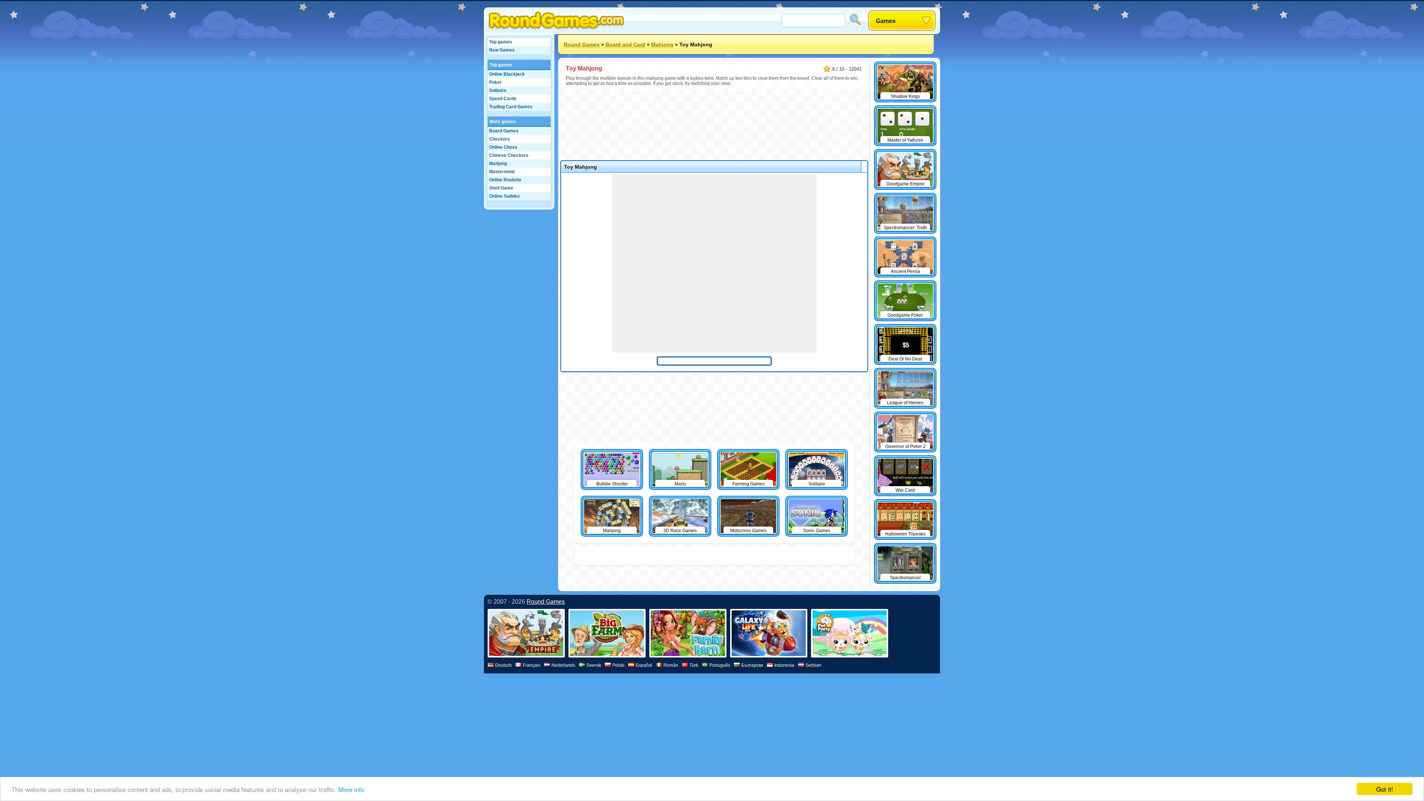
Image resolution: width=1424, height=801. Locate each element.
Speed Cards (503, 98)
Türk (693, 665)
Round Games (582, 44)
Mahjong (498, 163)
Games (886, 21)
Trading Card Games (511, 106)
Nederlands (563, 665)
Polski (618, 665)
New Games (502, 50)
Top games (500, 41)
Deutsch (503, 665)
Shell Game (501, 188)
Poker (495, 82)
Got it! (1384, 789)
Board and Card (625, 44)
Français (531, 665)
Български (752, 665)
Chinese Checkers (508, 155)
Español (644, 665)
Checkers (499, 139)
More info (351, 789)
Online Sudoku (504, 196)
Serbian (813, 665)
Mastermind (501, 171)
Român (670, 665)
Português (719, 665)
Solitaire (498, 90)
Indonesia (784, 665)
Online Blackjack (507, 74)
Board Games (503, 131)
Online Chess (503, 147)
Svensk (593, 665)
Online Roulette (505, 179)
